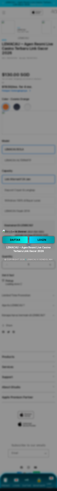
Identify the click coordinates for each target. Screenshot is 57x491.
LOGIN (42, 240)
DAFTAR (15, 240)
